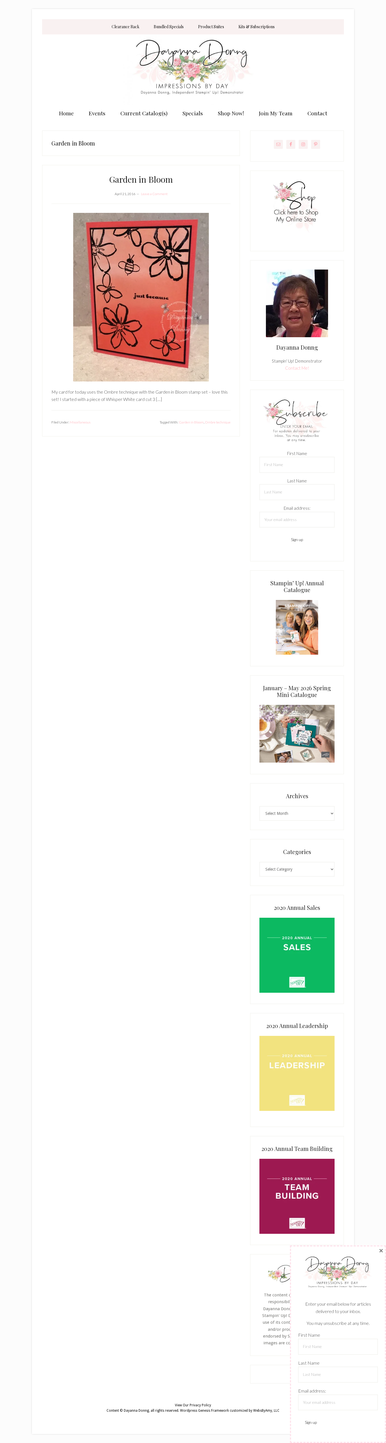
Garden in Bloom (141, 179)
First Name (297, 453)
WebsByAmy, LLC (266, 1411)
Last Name (297, 480)
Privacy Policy (200, 1405)
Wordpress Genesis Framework (204, 1411)
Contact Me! (297, 367)
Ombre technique (218, 422)
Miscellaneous (80, 422)
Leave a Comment (154, 194)
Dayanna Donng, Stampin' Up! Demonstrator (193, 69)
